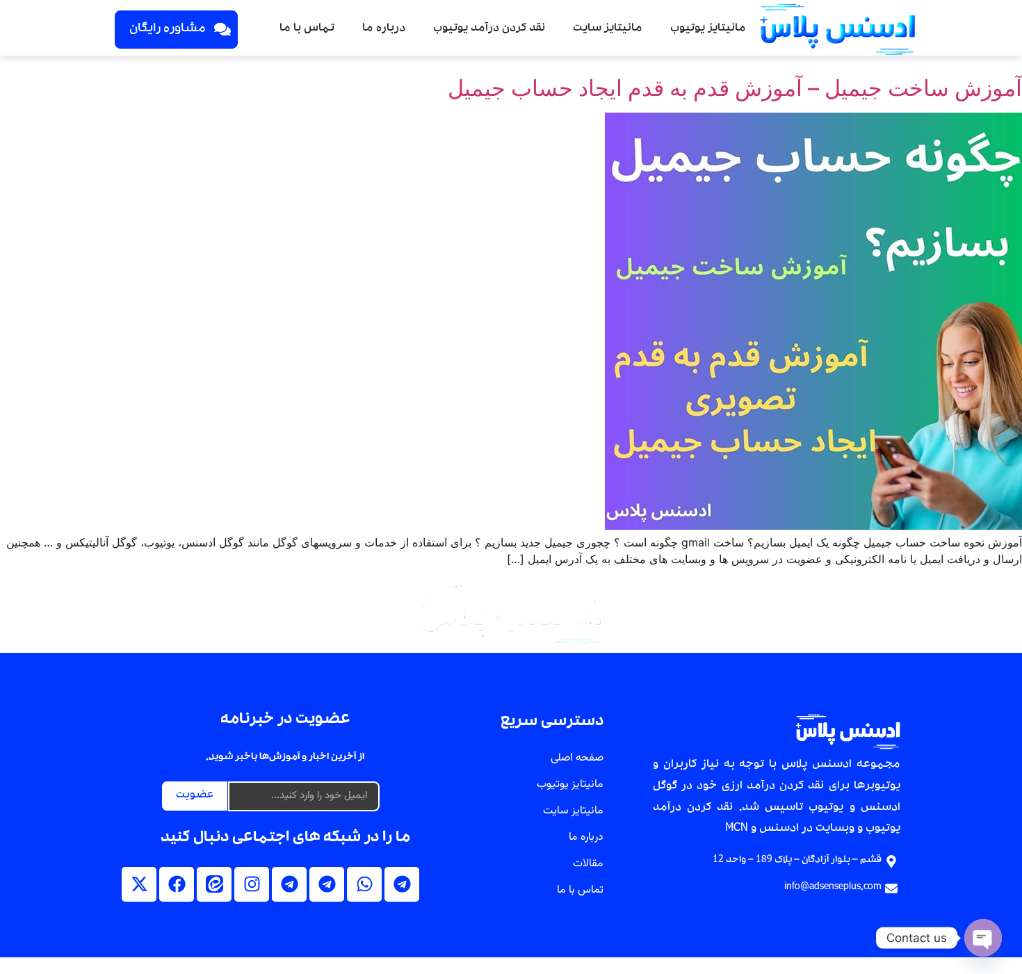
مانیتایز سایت (607, 29)
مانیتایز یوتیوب (708, 29)
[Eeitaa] (214, 884)
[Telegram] (401, 884)
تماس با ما (306, 29)
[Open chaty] (983, 938)
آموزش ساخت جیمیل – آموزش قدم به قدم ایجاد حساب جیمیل (735, 88)
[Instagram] (251, 884)
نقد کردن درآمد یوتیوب (489, 29)
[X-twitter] (139, 884)
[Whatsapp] (364, 884)
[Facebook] (176, 884)
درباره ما (383, 29)
